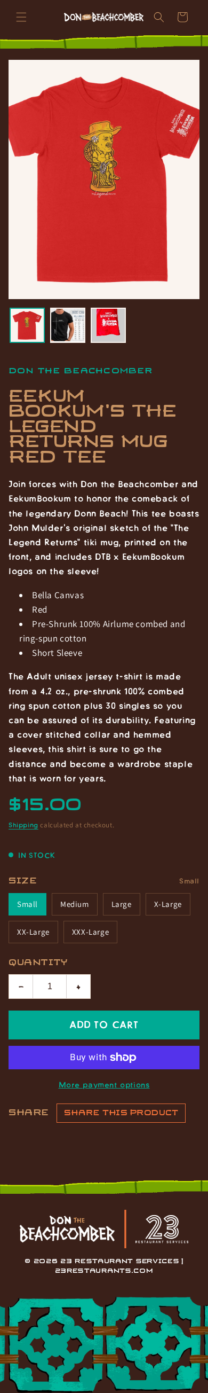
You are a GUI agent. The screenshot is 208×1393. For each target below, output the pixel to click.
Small (27, 904)
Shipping (23, 824)
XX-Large (33, 932)
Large (121, 904)
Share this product (121, 1113)
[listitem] (27, 325)
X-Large (168, 904)
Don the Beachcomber (81, 370)
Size (23, 881)
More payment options (104, 1084)
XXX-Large (90, 932)
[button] (21, 17)
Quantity (38, 963)
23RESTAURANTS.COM (104, 1270)
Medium (74, 904)
